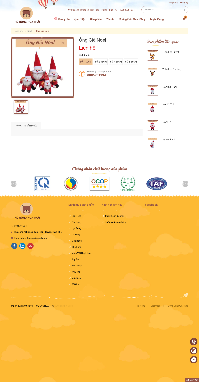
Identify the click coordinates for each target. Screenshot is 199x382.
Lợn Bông (76, 228)
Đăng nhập (173, 2)
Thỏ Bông (76, 247)
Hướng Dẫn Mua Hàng (177, 306)
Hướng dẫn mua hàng (115, 222)
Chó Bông (76, 222)
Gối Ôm (75, 284)
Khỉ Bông (76, 272)
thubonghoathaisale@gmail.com (30, 238)
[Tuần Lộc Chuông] (153, 73)
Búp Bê (75, 259)
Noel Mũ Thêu (169, 86)
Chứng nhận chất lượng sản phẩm (99, 168)
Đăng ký (184, 2)
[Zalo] (23, 245)
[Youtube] (31, 245)
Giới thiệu (155, 306)
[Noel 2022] (153, 108)
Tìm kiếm (140, 306)
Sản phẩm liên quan (163, 41)
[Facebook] (15, 245)
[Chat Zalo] (193, 351)
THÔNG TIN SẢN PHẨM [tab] (25, 125)
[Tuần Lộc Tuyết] (153, 55)
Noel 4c (166, 122)
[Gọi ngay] (193, 342)
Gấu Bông (76, 216)
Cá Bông (76, 234)
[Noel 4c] (153, 125)
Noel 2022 (168, 104)
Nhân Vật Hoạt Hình (81, 253)
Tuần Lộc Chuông (171, 69)
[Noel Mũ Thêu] (153, 90)
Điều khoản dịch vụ (114, 216)
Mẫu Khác (76, 278)
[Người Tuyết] (153, 143)
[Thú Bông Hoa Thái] (26, 14)
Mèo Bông (77, 241)
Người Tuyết (169, 139)
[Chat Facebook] (193, 360)
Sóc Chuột (77, 265)
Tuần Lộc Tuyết (170, 52)
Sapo (70, 306)
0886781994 (96, 75)
